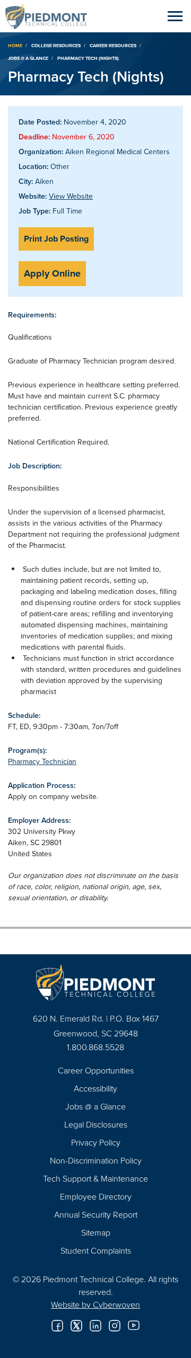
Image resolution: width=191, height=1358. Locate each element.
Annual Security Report (95, 1214)
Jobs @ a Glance (28, 58)
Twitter (76, 1326)
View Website (71, 196)
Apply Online (52, 273)
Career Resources (113, 45)
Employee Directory (96, 1196)
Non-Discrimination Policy (96, 1160)
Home (15, 45)
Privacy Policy (95, 1142)
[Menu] (175, 16)
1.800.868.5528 (95, 1047)
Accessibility (95, 1088)
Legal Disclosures (95, 1124)
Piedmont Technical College (50, 16)
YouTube (134, 1326)
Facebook (57, 1326)
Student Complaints (95, 1250)
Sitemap (95, 1232)
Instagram (114, 1326)
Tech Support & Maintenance (95, 1178)
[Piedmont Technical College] (95, 982)
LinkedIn (95, 1326)
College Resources (56, 45)
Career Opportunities (96, 1070)
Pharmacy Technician (42, 761)
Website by (95, 1304)
